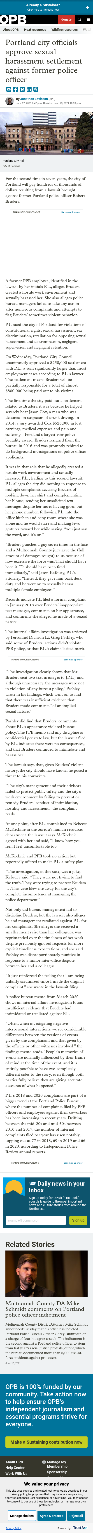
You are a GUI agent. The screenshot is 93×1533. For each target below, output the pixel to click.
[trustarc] (79, 1528)
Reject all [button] (76, 1516)
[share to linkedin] (29, 89)
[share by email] (8, 89)
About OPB (11, 29)
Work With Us (16, 1473)
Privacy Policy (13, 1528)
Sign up (78, 1220)
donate (66, 19)
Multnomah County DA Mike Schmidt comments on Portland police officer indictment (44, 1309)
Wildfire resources (64, 29)
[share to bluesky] (22, 89)
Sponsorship (57, 1472)
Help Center (15, 1468)
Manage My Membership (57, 1464)
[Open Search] (79, 19)
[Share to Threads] (36, 89)
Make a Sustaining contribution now (46, 1442)
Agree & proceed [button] (51, 1516)
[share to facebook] (15, 89)
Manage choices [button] (22, 1516)
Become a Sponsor (70, 212)
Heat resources (35, 29)
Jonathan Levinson (34, 99)
